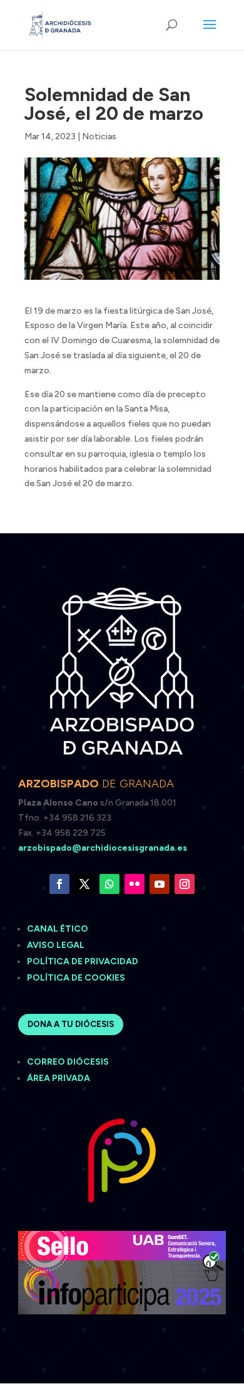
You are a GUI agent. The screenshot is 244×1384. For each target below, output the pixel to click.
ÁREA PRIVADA (58, 1078)
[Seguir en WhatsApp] (109, 884)
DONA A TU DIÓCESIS (71, 1024)
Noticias (99, 136)
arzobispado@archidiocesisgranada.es (102, 848)
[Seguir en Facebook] (59, 884)
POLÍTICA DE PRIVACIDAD (82, 961)
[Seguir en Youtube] (160, 884)
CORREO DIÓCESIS (68, 1062)
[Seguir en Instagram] (185, 884)
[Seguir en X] (84, 884)
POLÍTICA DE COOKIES (76, 977)
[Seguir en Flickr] (135, 884)
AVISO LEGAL (56, 945)
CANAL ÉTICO (58, 929)
